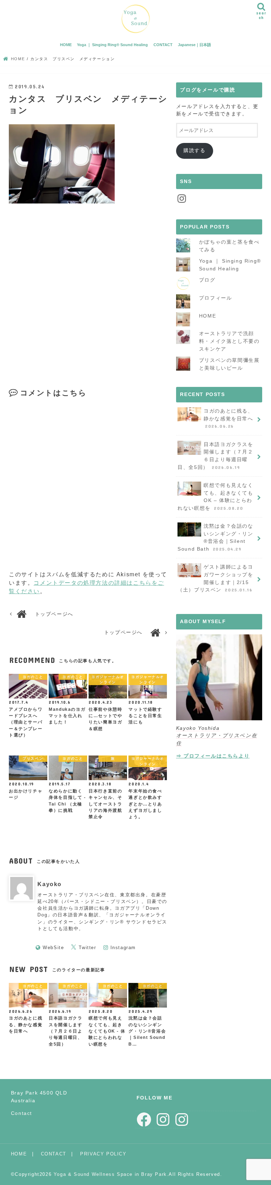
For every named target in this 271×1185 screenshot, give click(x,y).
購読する (194, 150)
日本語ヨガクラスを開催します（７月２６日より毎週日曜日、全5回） (215, 455)
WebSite (53, 947)
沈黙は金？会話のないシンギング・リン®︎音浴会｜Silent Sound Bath (215, 537)
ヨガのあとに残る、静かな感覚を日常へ (228, 418)
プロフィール (215, 298)
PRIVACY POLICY (103, 1153)
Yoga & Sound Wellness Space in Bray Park (110, 1174)
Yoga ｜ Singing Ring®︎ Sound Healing (112, 45)
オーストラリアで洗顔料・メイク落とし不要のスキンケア (229, 341)
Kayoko (49, 884)
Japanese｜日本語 (194, 45)
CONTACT (163, 45)
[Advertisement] (89, 300)
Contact (21, 1113)
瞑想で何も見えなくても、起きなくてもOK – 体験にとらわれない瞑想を (215, 496)
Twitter (87, 947)
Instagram (123, 947)
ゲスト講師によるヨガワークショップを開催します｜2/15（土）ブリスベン (215, 578)
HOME (66, 45)
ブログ (207, 280)
